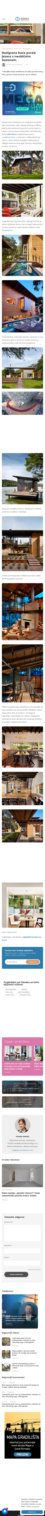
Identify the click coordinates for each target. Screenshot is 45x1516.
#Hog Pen (9, 992)
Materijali (19, 1190)
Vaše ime (8, 1245)
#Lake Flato (10, 995)
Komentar (8, 1222)
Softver (27, 1099)
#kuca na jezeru (23, 992)
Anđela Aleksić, (11, 64)
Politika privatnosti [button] (32, 1506)
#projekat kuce (25, 995)
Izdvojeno (7, 49)
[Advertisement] (22, 433)
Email (6, 1257)
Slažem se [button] (32, 1512)
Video (17, 1086)
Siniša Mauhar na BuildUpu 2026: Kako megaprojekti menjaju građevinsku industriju (20, 1318)
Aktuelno (19, 1084)
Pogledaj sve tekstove (22, 1150)
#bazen (24, 989)
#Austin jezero (11, 989)
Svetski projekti (23, 49)
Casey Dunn (11, 932)
